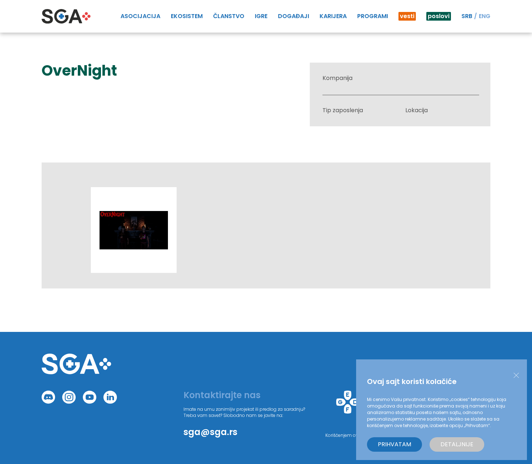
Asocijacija (140, 16)
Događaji (293, 16)
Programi (372, 16)
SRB (466, 16)
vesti (407, 16)
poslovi (438, 16)
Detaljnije (456, 444)
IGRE (261, 16)
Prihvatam (394, 444)
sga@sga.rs (210, 432)
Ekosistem (187, 16)
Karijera (333, 16)
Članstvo (228, 16)
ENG (484, 16)
